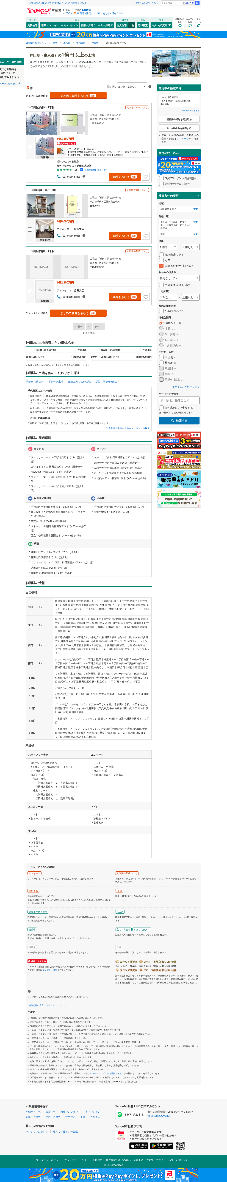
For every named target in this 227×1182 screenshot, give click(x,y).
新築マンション (50, 25)
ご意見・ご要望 (154, 1160)
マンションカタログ (37, 1131)
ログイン (67, 13)
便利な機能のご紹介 (159, 1116)
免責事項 (138, 1160)
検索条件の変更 (169, 196)
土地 (131, 25)
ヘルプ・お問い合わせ (178, 1160)
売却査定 (143, 25)
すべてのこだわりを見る (186, 386)
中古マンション (69, 25)
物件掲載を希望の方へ (118, 1160)
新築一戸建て (88, 25)
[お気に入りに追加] (146, 177)
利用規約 (98, 1160)
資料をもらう (124, 177)
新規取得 (86, 10)
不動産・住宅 (33, 1111)
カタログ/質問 (159, 25)
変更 (195, 209)
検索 (197, 3)
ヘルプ (155, 2)
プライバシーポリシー (48, 1160)
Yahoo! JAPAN (142, 2)
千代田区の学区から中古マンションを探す (128, 428)
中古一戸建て (105, 25)
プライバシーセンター (76, 1160)
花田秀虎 (189, 2)
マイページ (182, 138)
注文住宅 (122, 25)
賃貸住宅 (32, 25)
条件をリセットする (191, 110)
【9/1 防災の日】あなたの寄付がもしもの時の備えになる (57, 2)
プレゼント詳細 (49, 969)
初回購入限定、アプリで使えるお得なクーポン (101, 13)
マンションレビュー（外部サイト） (107, 1073)
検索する (181, 420)
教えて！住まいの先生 (65, 1131)
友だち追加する (134, 1114)
